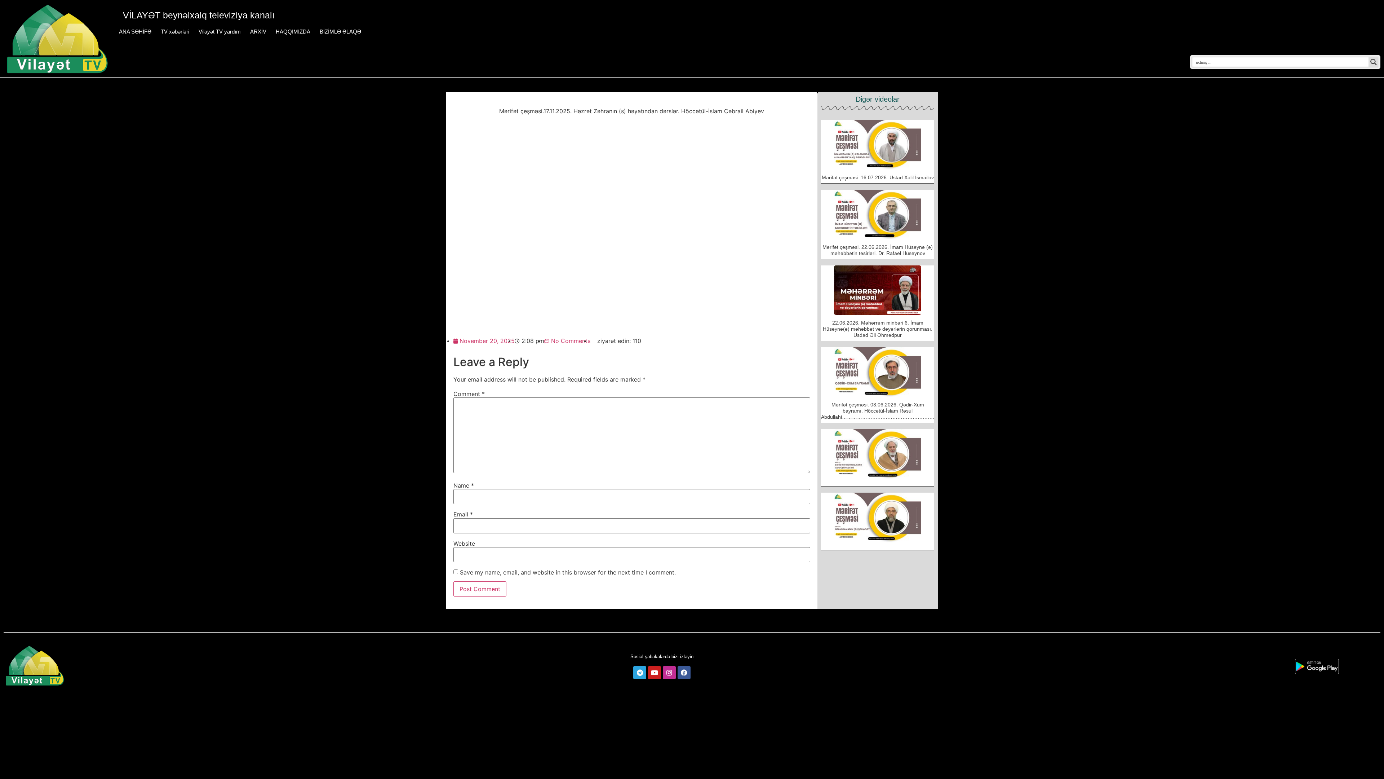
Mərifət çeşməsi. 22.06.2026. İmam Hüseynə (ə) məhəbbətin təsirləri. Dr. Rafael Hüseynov (877, 250)
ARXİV (258, 31)
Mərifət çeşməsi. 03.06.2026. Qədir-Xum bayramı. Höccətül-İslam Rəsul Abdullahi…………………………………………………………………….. (898, 411)
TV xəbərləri (175, 31)
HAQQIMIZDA (293, 31)
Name (463, 485)
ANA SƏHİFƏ (135, 31)
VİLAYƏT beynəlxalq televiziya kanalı (199, 15)
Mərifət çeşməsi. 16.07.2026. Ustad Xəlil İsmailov (878, 177)
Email (463, 514)
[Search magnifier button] (1374, 62)
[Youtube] (654, 672)
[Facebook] (684, 672)
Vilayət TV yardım (220, 31)
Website (464, 543)
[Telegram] (639, 672)
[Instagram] (669, 672)
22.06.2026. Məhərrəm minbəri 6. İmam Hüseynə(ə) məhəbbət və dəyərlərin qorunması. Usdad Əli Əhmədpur (877, 329)
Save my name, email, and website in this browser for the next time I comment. (568, 572)
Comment (469, 394)
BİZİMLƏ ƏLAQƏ (340, 31)
